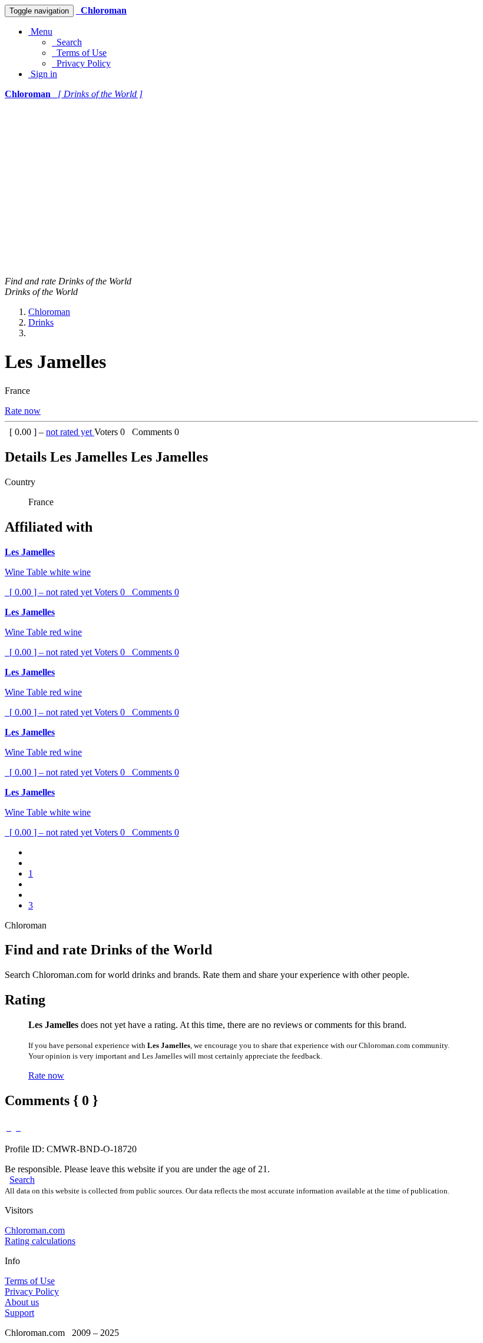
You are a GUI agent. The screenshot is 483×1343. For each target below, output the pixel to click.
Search (67, 42)
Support (19, 1313)
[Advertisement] (241, 187)
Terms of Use (79, 53)
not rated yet (70, 432)
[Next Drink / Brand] (18, 1127)
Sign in (42, 74)
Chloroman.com (35, 1230)
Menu (40, 31)
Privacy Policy (81, 63)
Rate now (23, 411)
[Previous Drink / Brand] (8, 1127)
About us (22, 1302)
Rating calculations (40, 1241)
